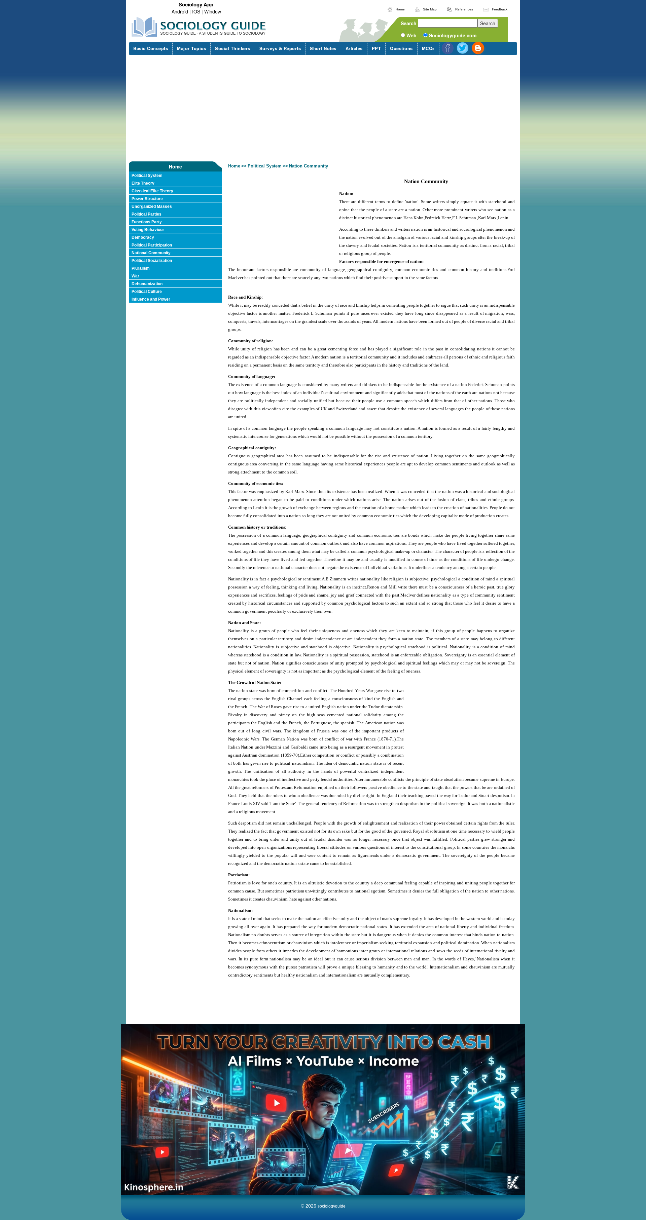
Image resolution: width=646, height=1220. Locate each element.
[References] (449, 8)
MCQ (428, 48)
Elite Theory (143, 183)
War (135, 276)
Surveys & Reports (280, 48)
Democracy (143, 237)
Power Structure (147, 198)
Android (180, 11)
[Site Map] (417, 8)
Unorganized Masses (152, 206)
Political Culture (147, 291)
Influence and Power (151, 299)
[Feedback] (485, 8)
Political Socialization (152, 260)
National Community (151, 253)
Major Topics (191, 48)
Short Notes (323, 48)
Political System (147, 175)
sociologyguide (332, 1206)
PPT (376, 48)
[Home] (390, 8)
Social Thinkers (232, 48)
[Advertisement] (323, 108)
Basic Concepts (150, 48)
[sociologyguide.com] (199, 27)
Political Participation (152, 245)
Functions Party (147, 222)
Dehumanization (147, 283)
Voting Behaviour (148, 229)
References (464, 9)
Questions (401, 48)
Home (400, 9)
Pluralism (141, 268)
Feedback (499, 9)
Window (212, 11)
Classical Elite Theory (152, 191)
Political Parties (147, 214)
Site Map (430, 9)
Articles (354, 48)
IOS (196, 11)
